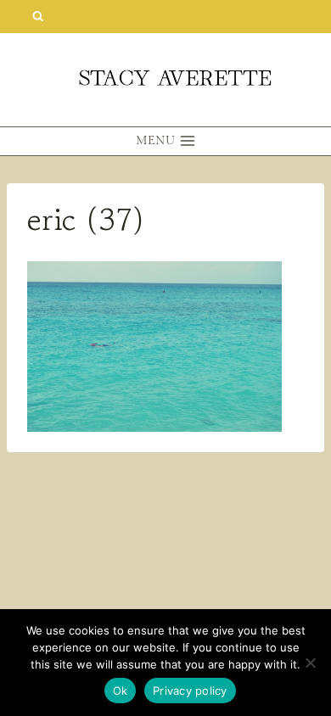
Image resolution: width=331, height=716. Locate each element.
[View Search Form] (37, 16)
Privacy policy (190, 690)
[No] (309, 662)
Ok (120, 690)
